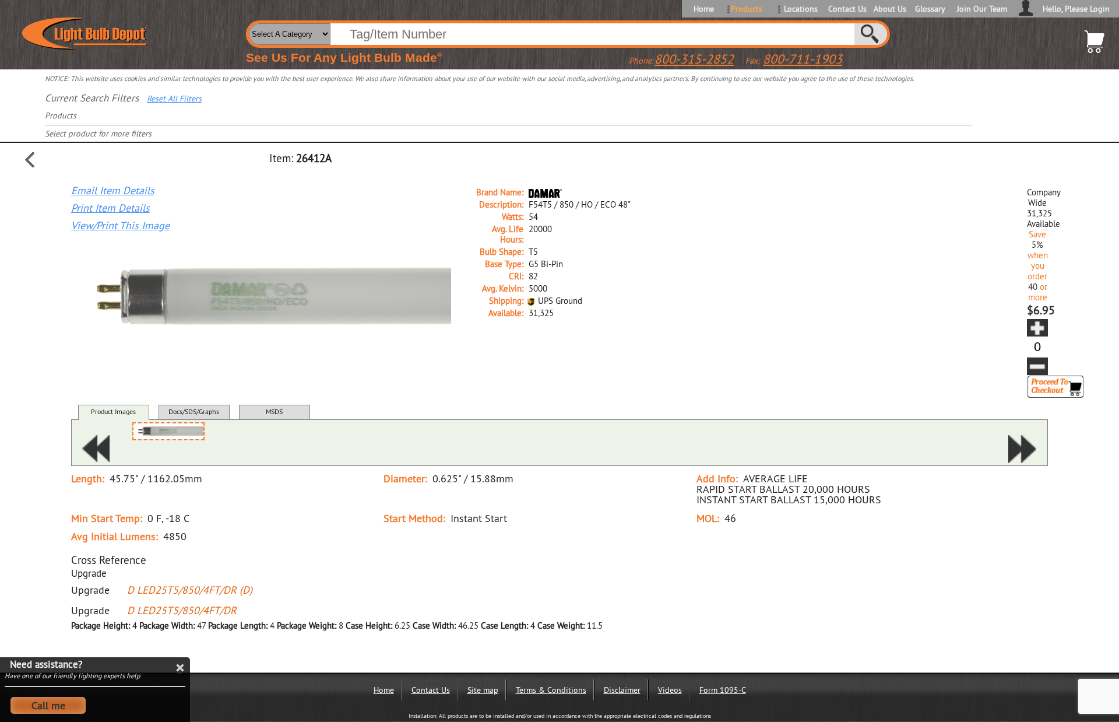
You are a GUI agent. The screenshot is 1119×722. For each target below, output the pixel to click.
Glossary (930, 8)
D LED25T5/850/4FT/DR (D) (189, 590)
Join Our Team (982, 8)
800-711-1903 (802, 59)
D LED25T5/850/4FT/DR (182, 610)
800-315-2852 (694, 59)
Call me (48, 705)
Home (704, 8)
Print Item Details (110, 208)
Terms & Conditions (551, 690)
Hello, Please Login (1076, 8)
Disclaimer (622, 690)
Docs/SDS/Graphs (193, 411)
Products (746, 8)
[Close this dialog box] (179, 668)
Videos (670, 690)
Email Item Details (112, 190)
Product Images (113, 411)
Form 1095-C (722, 690)
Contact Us (846, 8)
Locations (801, 8)
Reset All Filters (174, 98)
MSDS (274, 411)
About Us (890, 8)
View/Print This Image (120, 225)
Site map (482, 690)
